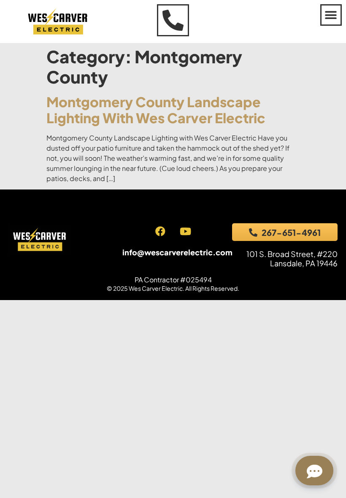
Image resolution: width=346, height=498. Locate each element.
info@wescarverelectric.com (177, 252)
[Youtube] (185, 231)
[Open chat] (314, 470)
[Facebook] (160, 231)
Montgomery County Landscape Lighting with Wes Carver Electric (155, 109)
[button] (331, 15)
